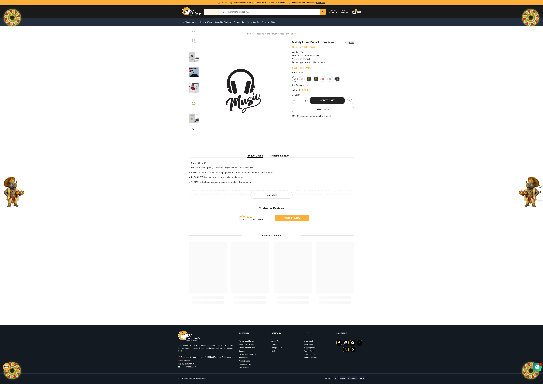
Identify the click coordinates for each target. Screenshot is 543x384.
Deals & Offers (206, 22)
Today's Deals (277, 348)
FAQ (273, 351)
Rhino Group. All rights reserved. (195, 378)
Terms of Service (310, 358)
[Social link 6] (352, 349)
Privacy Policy (309, 354)
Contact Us (276, 344)
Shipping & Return (279, 155)
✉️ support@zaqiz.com (187, 367)
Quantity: (296, 95)
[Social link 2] (346, 342)
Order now (320, 3)
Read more (271, 195)
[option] (243, 91)
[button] (194, 31)
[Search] (323, 12)
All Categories (190, 22)
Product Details (255, 155)
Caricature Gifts (268, 22)
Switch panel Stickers (247, 354)
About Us (275, 341)
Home (250, 34)
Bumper (242, 351)
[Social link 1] (339, 342)
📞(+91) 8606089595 (186, 364)
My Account (308, 341)
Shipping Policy (310, 348)
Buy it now (323, 109)
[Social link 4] (359, 342)
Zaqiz (302, 52)
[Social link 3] (352, 342)
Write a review (292, 218)
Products (260, 34)
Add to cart (327, 100)
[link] (350, 100)
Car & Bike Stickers (223, 22)
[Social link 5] (346, 349)
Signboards (239, 22)
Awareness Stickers (246, 341)
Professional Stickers (247, 348)
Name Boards (252, 22)
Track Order (308, 344)
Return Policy (309, 351)
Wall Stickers (244, 368)
